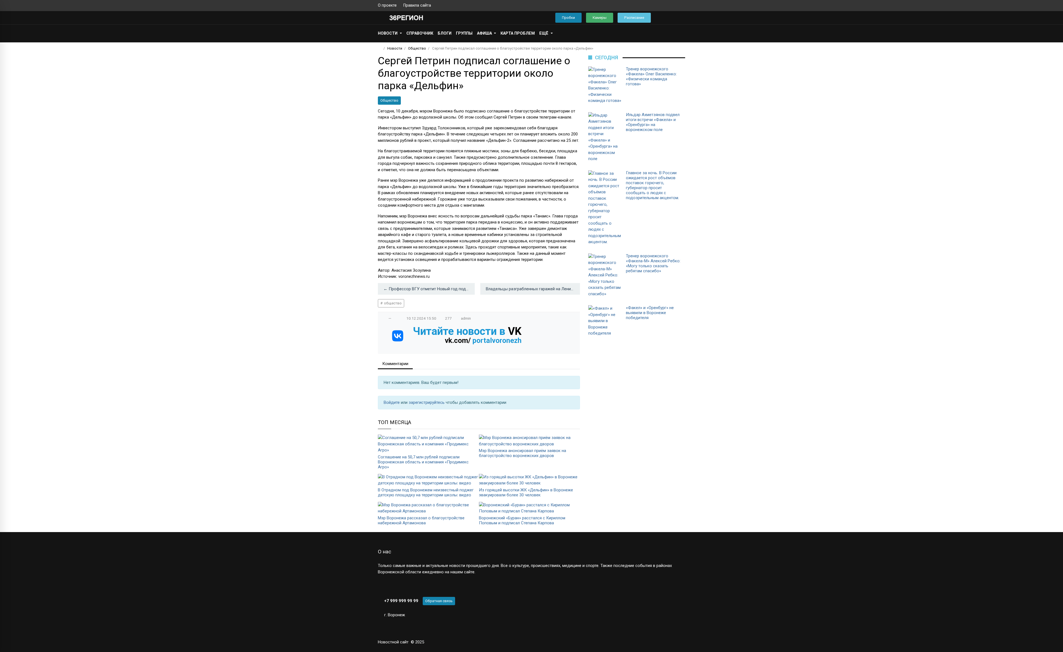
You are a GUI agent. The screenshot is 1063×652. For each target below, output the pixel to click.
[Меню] (380, 17)
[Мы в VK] (665, 5)
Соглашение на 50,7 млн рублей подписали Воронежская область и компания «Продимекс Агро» (423, 462)
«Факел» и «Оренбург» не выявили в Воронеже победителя (650, 312)
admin (466, 318)
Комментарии (395, 363)
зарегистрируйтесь (427, 402)
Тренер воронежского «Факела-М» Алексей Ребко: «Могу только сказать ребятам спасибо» (653, 263)
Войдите (392, 402)
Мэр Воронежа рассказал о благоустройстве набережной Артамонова (421, 520)
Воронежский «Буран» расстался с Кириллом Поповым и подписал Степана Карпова (522, 520)
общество (392, 303)
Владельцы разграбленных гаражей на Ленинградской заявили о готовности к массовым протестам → (533, 288)
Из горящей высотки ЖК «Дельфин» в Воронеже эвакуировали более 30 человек (526, 492)
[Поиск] (663, 18)
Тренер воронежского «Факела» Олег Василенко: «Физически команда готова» (651, 76)
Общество (389, 100)
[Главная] (379, 48)
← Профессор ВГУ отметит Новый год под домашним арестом (429, 288)
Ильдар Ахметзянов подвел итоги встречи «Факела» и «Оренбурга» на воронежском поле (653, 122)
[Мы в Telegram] (674, 5)
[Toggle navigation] (679, 18)
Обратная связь (439, 601)
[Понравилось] (384, 318)
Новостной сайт (393, 642)
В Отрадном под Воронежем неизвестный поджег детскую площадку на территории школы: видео (426, 492)
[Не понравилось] (396, 318)
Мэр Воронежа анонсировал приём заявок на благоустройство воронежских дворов (522, 453)
